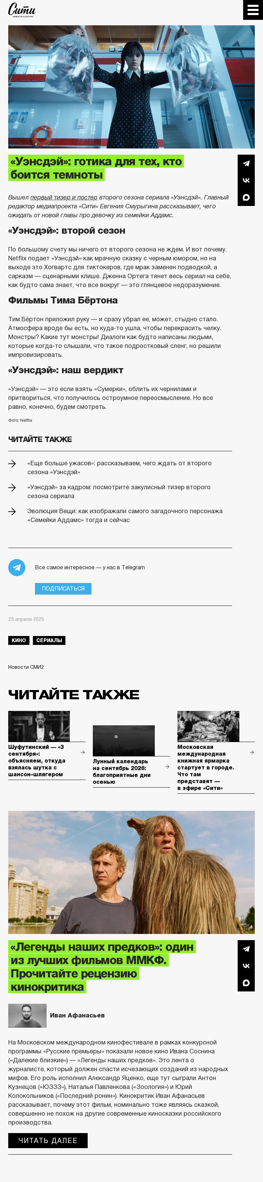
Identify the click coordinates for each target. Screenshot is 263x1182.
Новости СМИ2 (26, 667)
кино (19, 640)
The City (22, 9)
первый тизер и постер (64, 197)
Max (246, 197)
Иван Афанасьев (77, 1015)
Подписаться (63, 589)
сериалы (49, 640)
